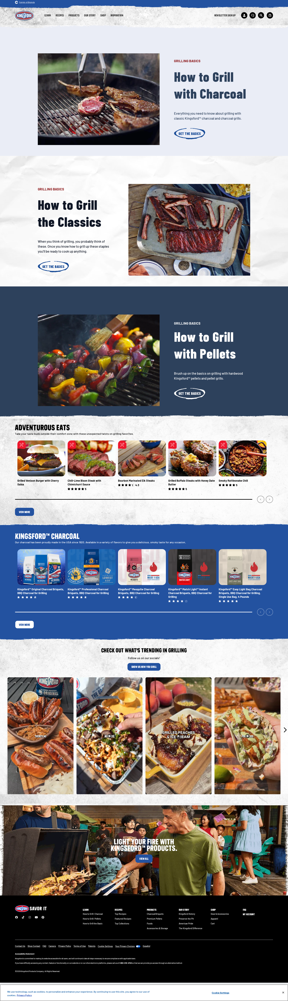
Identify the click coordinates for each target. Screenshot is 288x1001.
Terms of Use (80, 946)
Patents (91, 946)
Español (146, 946)
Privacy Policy (64, 946)
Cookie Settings (220, 992)
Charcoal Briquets (155, 914)
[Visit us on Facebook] (16, 917)
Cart (213, 923)
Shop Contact (34, 946)
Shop (213, 910)
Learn (86, 910)
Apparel (214, 918)
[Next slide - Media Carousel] (285, 730)
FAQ (244, 910)
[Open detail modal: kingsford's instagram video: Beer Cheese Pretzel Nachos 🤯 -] (109, 736)
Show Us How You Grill (144, 666)
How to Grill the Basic (92, 923)
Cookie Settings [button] (105, 946)
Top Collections (122, 923)
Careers (52, 946)
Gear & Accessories (220, 914)
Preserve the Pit (186, 918)
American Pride (186, 923)
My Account (249, 914)
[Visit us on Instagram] (29, 917)
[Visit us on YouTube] (36, 917)
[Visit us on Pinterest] (42, 917)
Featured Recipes (123, 918)
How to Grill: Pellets (92, 918)
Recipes (118, 910)
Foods (150, 923)
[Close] (283, 992)
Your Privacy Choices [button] (125, 946)
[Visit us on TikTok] (23, 917)
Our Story (184, 910)
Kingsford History (187, 914)
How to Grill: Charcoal (93, 914)
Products (152, 910)
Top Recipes (120, 914)
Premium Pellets (154, 918)
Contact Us (20, 946)
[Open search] (261, 15)
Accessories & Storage (157, 928)
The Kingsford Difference (190, 928)
